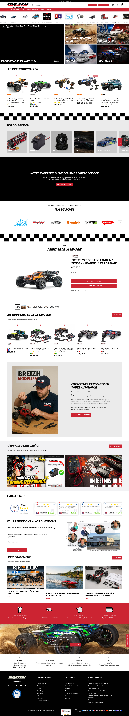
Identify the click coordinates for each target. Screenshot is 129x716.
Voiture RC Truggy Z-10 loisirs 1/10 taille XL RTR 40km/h (86, 99)
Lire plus (9, 596)
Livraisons (40, 698)
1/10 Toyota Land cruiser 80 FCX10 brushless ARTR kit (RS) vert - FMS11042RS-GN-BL (110, 100)
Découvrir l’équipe (64, 184)
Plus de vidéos (115, 446)
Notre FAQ (109, 663)
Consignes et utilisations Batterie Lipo (99, 686)
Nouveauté (92, 5)
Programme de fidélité (71, 693)
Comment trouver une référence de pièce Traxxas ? (100, 696)
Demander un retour (43, 700)
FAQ (22, 9)
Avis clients (40, 693)
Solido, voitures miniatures (96, 700)
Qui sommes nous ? (43, 683)
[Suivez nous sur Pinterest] (17, 686)
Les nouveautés (69, 683)
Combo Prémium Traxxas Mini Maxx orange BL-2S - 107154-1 (63, 349)
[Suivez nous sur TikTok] (25, 686)
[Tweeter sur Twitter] (82, 290)
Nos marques (69, 695)
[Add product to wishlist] (17, 76)
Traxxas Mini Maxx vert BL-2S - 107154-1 (40, 99)
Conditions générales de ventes (46, 686)
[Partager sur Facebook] (78, 290)
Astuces (87, 590)
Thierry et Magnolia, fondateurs (46, 663)
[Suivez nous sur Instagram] (13, 686)
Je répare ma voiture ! (81, 415)
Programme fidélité (32, 9)
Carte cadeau (68, 691)
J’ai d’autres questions (17, 550)
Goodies (49, 9)
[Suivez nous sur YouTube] (21, 686)
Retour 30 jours (92, 693)
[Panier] (121, 5)
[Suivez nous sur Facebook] (9, 686)
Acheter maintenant (94, 286)
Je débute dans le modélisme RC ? (98, 683)
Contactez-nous (13, 542)
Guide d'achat (49, 590)
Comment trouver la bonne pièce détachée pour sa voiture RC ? (99, 594)
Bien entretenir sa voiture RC (96, 691)
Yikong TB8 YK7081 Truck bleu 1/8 (17, 348)
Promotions (68, 681)
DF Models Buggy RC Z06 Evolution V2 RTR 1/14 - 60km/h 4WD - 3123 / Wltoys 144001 (17, 100)
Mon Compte (40, 681)
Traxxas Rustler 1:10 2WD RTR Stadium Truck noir (86, 349)
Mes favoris (15, 9)
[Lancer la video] (35, 471)
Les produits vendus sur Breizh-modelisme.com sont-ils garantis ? (27, 536)
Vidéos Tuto (103, 5)
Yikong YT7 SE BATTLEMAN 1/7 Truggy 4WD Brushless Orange (94, 261)
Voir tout (117, 315)
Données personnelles (43, 691)
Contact (39, 688)
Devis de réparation (93, 688)
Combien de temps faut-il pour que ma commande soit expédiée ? (30, 528)
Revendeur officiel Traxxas (95, 702)
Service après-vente (94, 681)
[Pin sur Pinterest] (80, 290)
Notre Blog (68, 688)
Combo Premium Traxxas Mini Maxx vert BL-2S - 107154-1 (39, 349)
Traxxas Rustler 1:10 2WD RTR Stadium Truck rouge (110, 349)
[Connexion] (117, 5)
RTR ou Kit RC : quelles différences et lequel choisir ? (23, 592)
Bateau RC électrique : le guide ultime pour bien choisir (62, 594)
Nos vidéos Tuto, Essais (71, 686)
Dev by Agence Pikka (48, 710)
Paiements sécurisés (43, 695)
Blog (42, 9)
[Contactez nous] (113, 5)
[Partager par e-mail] (85, 290)
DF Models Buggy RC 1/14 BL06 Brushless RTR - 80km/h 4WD (64, 99)
